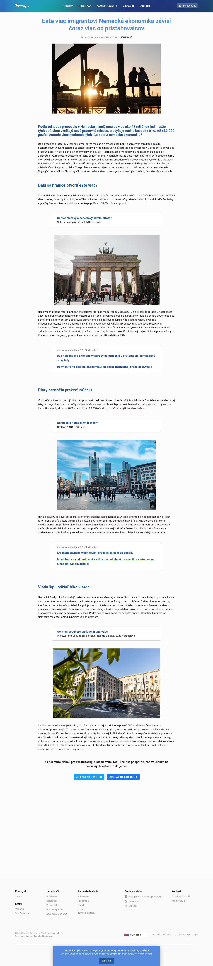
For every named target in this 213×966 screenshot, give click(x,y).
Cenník (81, 905)
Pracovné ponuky (54, 909)
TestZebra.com (22, 913)
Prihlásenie (51, 896)
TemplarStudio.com (43, 936)
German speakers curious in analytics (82, 631)
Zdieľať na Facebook (123, 777)
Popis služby (52, 905)
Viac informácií (145, 953)
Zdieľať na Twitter (89, 777)
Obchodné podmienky (161, 934)
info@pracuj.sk (179, 901)
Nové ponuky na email (57, 914)
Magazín (19, 909)
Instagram (133, 901)
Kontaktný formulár (181, 896)
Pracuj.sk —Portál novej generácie (145, 896)
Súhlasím (106, 960)
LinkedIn (132, 906)
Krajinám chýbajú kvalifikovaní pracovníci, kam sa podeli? (95, 553)
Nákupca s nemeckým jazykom (77, 423)
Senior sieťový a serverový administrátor (84, 218)
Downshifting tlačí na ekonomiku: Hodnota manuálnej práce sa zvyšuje (104, 367)
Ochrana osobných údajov (186, 934)
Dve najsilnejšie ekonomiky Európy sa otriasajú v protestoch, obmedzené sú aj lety (106, 358)
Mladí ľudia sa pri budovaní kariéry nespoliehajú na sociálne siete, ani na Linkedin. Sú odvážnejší (106, 562)
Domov (18, 896)
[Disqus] (106, 833)
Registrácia (52, 901)
